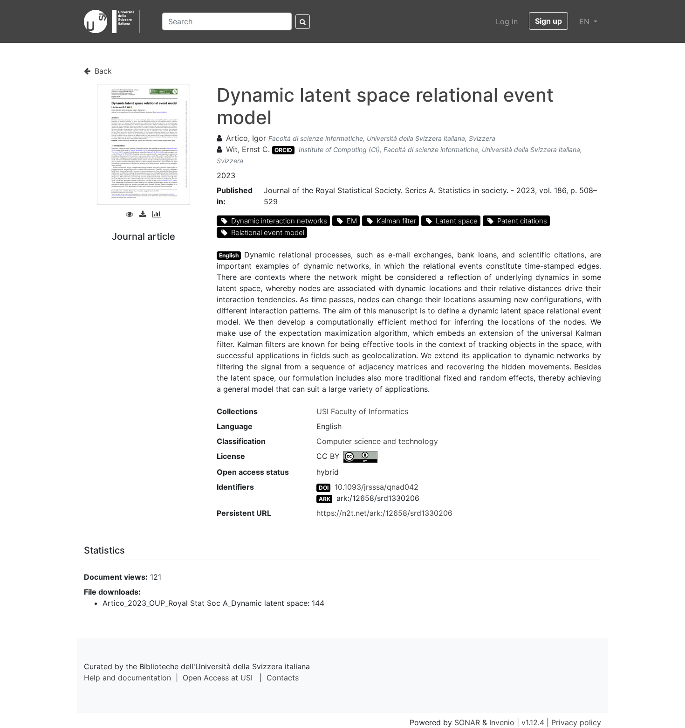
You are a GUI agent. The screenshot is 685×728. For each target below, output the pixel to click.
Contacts (283, 677)
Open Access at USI (218, 677)
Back (102, 71)
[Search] (302, 21)
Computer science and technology (377, 441)
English (229, 255)
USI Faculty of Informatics (362, 411)
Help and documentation (127, 677)
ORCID (283, 149)
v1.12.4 (532, 722)
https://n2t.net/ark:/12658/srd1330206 (384, 513)
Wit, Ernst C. (248, 149)
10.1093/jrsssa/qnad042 (376, 487)
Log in (507, 21)
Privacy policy (576, 722)
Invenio (501, 722)
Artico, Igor (246, 138)
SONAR (467, 722)
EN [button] (585, 21)
